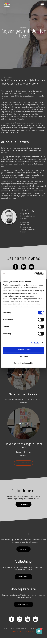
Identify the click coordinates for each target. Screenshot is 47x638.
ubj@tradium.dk (27, 227)
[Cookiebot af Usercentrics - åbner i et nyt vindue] (34, 273)
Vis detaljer (35, 343)
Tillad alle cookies (23, 350)
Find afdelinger (30, 631)
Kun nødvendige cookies (23, 363)
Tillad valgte (23, 356)
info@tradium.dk (17, 631)
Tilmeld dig (23, 504)
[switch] (41, 319)
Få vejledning (23, 577)
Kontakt (23, 549)
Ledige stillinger (24, 604)
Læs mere (23, 402)
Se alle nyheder (23, 463)
